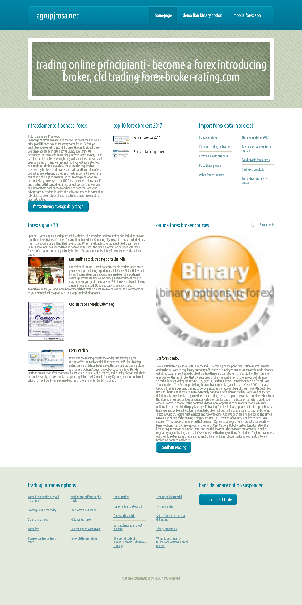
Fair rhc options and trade (85, 529)
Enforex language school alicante (127, 527)
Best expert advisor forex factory (256, 148)
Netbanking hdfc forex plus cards (85, 499)
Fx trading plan (164, 506)
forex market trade (218, 499)
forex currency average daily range (58, 206)
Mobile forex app (247, 15)
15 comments (266, 225)
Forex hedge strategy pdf (128, 506)
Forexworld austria (124, 516)
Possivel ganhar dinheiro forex (42, 540)
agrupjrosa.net (57, 15)
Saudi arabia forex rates (256, 160)
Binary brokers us (166, 529)
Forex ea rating (208, 137)
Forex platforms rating (83, 538)
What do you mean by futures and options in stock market (172, 542)
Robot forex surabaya (211, 175)
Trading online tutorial (169, 497)
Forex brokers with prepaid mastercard (43, 499)
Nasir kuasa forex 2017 (255, 137)
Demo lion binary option (202, 15)
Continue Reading (173, 447)
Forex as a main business (213, 156)
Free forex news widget (83, 510)
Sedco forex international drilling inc (170, 517)
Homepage (163, 15)
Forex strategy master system (255, 180)
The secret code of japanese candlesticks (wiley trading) (129, 542)
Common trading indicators (214, 147)
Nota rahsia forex (80, 519)
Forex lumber (121, 497)
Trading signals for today (42, 510)
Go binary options (38, 519)
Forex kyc (33, 529)
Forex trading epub (210, 165)
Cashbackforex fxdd (253, 169)
